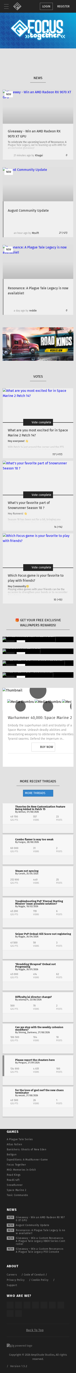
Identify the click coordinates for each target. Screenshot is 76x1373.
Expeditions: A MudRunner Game (27, 1159)
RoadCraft (13, 1179)
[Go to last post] (38, 828)
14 (58, 526)
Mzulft (35, 233)
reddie (33, 310)
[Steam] (44, 1305)
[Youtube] (43, 760)
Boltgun (11, 1154)
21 (63, 232)
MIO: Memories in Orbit (21, 1169)
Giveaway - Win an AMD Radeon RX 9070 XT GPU (40, 1219)
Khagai (39, 155)
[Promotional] (38, 360)
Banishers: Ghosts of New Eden (26, 1149)
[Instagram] (19, 760)
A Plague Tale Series (20, 1139)
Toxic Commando (17, 1195)
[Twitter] (31, 760)
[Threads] (60, 1305)
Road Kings (14, 1174)
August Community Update (32, 1225)
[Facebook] (55, 760)
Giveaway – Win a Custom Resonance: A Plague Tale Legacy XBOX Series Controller (40, 1241)
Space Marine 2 (16, 1190)
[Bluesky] (10, 1313)
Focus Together (16, 1164)
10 (58, 599)
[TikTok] (27, 1305)
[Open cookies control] (21, 6)
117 (57, 454)
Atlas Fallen (14, 1144)
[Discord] (67, 760)
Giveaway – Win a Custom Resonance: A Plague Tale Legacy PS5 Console (40, 1250)
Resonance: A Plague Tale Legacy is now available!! (40, 1232)
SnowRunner (15, 1185)
